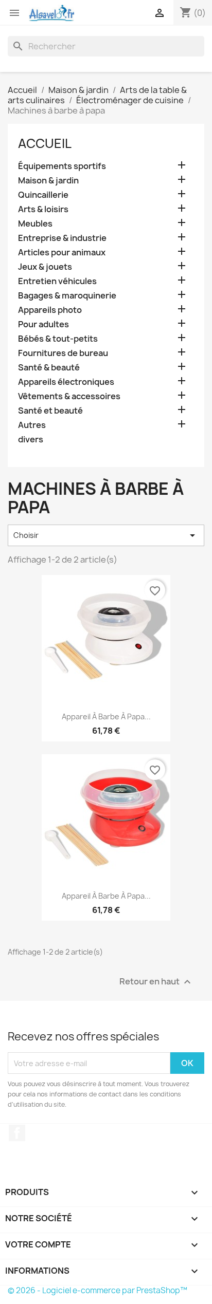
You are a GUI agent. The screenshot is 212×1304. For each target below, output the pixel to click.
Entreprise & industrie (62, 238)
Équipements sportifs (62, 166)
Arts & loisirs (43, 209)
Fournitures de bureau (63, 353)
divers (30, 439)
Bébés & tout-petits (58, 338)
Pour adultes (43, 324)
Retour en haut (156, 982)
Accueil (45, 143)
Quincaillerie (43, 195)
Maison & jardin (48, 180)
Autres (32, 425)
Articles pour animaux (61, 252)
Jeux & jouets (45, 267)
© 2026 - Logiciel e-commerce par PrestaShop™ (97, 1290)
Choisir (106, 535)
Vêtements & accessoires (69, 396)
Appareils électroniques (66, 382)
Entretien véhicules (57, 281)
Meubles (35, 223)
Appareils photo (50, 310)
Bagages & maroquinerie (67, 295)
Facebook (17, 1133)
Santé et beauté (50, 410)
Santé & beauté (49, 367)
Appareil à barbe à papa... (106, 716)
